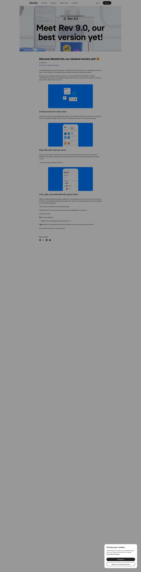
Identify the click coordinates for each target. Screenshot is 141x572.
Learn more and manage (113, 554)
